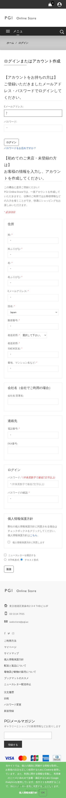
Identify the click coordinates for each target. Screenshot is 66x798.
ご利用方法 (10, 640)
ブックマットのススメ (16, 678)
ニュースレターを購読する (22, 555)
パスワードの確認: (19, 492)
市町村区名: (15, 348)
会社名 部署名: (16, 395)
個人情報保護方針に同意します (28, 542)
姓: (10, 234)
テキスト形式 (31, 559)
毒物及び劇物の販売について (20, 671)
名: (10, 262)
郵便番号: (14, 320)
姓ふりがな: (15, 248)
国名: (11, 306)
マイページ (10, 646)
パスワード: (10, 121)
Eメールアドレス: (13, 106)
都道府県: (14, 335)
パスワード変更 (12, 704)
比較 (6, 698)
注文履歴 (9, 692)
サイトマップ (11, 653)
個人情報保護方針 (14, 659)
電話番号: (14, 428)
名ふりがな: (15, 276)
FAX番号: (13, 443)
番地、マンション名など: (22, 362)
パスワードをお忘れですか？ (20, 148)
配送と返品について (15, 665)
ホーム (10, 42)
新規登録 (9, 710)
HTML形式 (13, 559)
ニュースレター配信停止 (17, 684)
